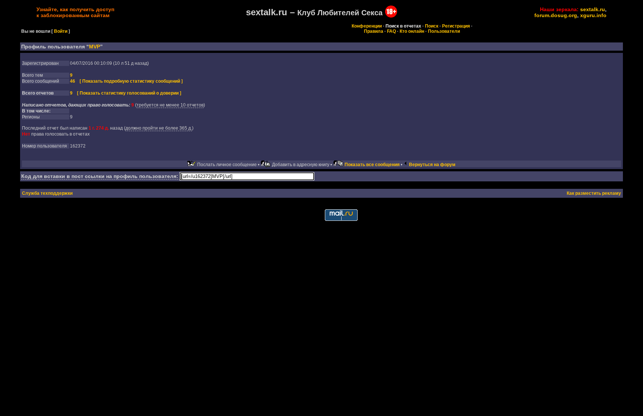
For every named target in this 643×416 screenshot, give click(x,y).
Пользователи (444, 31)
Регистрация (456, 26)
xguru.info (593, 15)
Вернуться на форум (432, 164)
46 (72, 81)
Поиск (431, 26)
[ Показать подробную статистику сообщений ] (131, 81)
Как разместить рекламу (594, 193)
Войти (60, 31)
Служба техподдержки (47, 193)
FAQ (391, 31)
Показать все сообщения (372, 164)
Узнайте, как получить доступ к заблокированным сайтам (75, 12)
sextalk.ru (592, 9)
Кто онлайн (412, 31)
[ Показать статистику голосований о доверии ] (129, 93)
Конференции (367, 26)
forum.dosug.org (555, 15)
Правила (373, 31)
